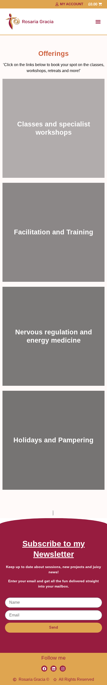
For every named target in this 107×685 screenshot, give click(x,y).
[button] (98, 21)
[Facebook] (44, 669)
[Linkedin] (53, 669)
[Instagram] (63, 669)
